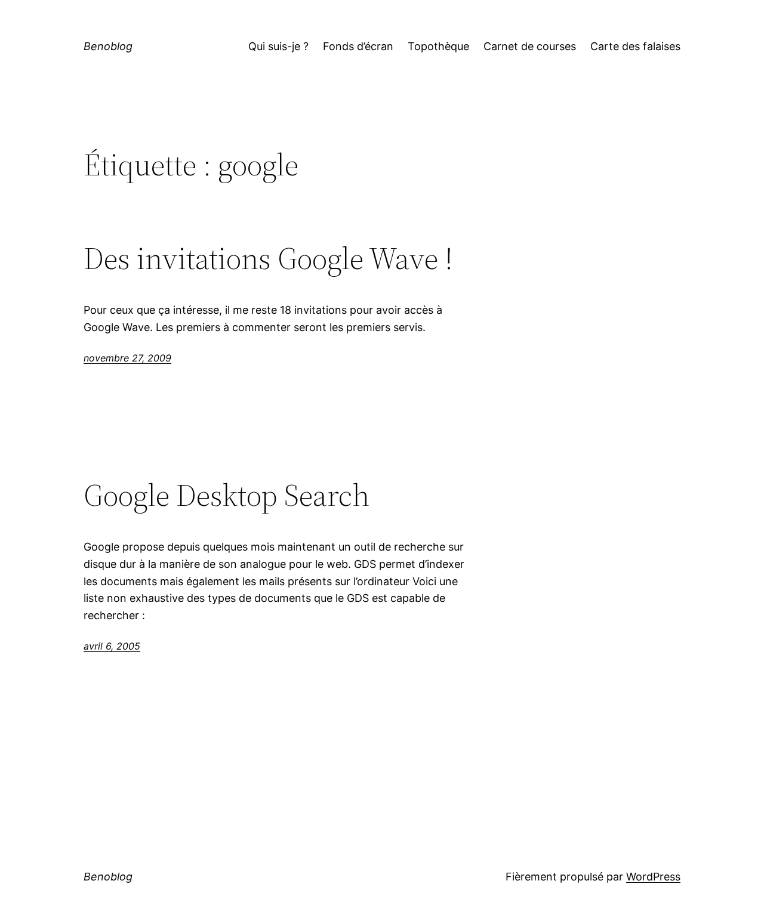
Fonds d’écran (358, 46)
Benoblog (108, 46)
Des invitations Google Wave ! (268, 258)
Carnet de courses (529, 46)
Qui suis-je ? (278, 46)
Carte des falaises (635, 46)
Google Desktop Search (226, 495)
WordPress (653, 876)
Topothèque (438, 46)
